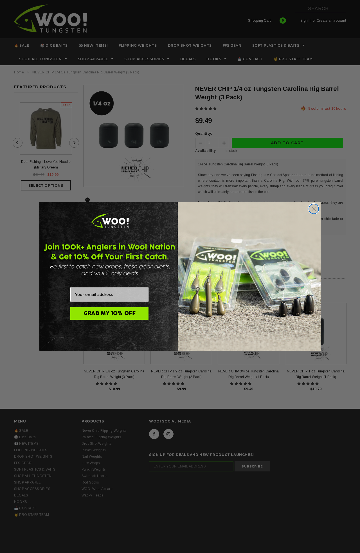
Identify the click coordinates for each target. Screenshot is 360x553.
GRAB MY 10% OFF (110, 313)
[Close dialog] (314, 209)
